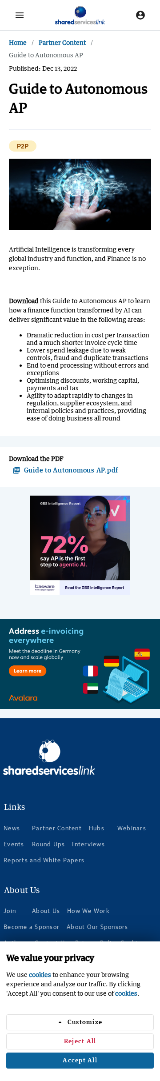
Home (18, 42)
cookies (40, 974)
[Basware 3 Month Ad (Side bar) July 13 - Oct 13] (80, 545)
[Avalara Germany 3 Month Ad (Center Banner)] (80, 664)
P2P (22, 146)
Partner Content (62, 42)
